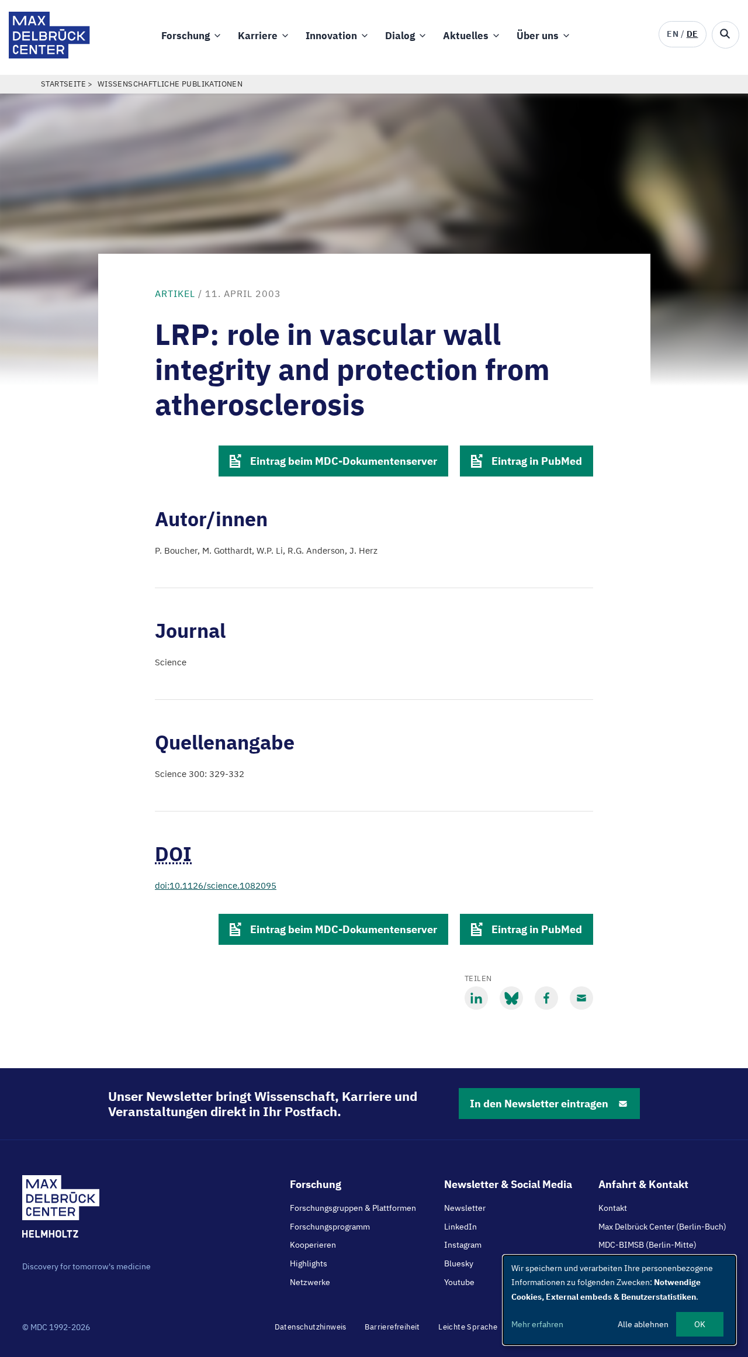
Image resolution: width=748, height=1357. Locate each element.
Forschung (185, 35)
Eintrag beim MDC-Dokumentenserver (343, 461)
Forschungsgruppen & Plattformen (353, 1208)
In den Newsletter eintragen (539, 1103)
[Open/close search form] (725, 35)
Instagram (463, 1244)
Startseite (63, 84)
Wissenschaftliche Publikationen (170, 84)
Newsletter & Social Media (508, 1184)
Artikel (175, 293)
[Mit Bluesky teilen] (511, 998)
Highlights (308, 1263)
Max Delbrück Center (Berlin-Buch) (662, 1226)
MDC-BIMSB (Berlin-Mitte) (647, 1244)
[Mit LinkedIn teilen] (476, 998)
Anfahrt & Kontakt (643, 1184)
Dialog (400, 35)
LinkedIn (460, 1226)
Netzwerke (310, 1282)
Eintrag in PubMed (536, 461)
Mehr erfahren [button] (537, 1324)
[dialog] (619, 1300)
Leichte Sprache (467, 1327)
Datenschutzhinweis (311, 1327)
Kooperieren (313, 1244)
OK (699, 1324)
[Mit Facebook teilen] (546, 998)
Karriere (258, 35)
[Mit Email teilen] (581, 998)
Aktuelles (466, 35)
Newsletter (465, 1208)
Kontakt (612, 1208)
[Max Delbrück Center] (49, 55)
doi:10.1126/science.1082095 (215, 885)
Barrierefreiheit (392, 1327)
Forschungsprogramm (330, 1226)
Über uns (538, 35)
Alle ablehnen (643, 1324)
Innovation (331, 35)
